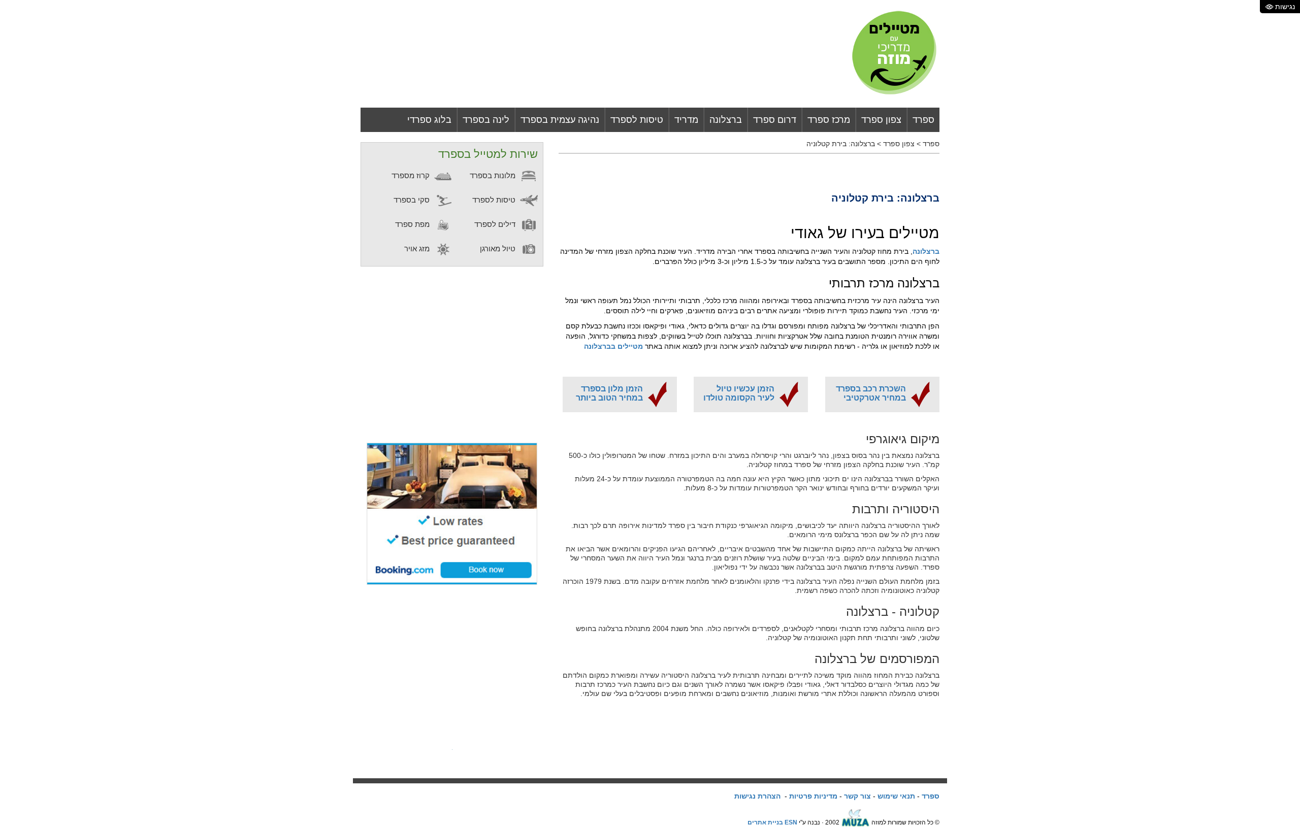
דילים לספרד (495, 224)
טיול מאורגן (498, 248)
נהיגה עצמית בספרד (560, 120)
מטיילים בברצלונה (613, 346)
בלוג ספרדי (429, 120)
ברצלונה (725, 120)
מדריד (686, 120)
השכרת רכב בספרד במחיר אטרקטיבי (871, 393)
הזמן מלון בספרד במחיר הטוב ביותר (609, 393)
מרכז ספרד (828, 120)
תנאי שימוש (896, 796)
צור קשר (857, 796)
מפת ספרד (413, 224)
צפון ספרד (881, 120)
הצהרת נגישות (757, 796)
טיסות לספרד (636, 120)
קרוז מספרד (412, 175)
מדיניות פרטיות (813, 796)
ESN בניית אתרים (772, 822)
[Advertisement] (606, 32)
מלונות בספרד (493, 175)
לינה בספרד (486, 120)
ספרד (923, 120)
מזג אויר (418, 248)
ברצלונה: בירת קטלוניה (840, 144)
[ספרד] (894, 53)
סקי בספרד (413, 199)
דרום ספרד (774, 120)
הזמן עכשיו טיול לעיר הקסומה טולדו (738, 393)
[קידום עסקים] (855, 822)
